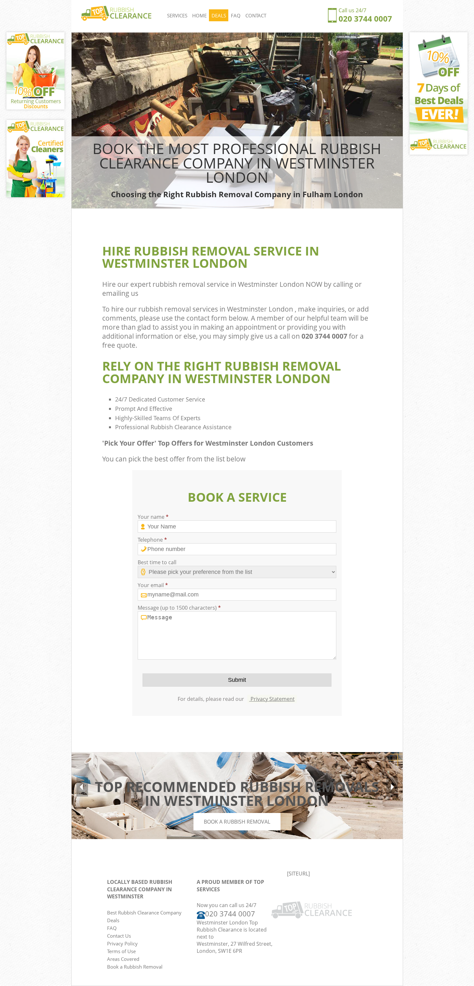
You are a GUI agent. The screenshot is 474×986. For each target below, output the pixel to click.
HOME (199, 15)
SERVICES (177, 15)
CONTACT (255, 15)
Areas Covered (123, 959)
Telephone (152, 539)
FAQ (236, 15)
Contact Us (119, 936)
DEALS (219, 15)
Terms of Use (121, 951)
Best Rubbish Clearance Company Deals (144, 916)
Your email (153, 585)
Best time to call (157, 562)
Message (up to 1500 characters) (179, 607)
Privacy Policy (122, 943)
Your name (153, 516)
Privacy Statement (272, 698)
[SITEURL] (298, 873)
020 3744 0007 (365, 18)
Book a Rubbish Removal (237, 821)
